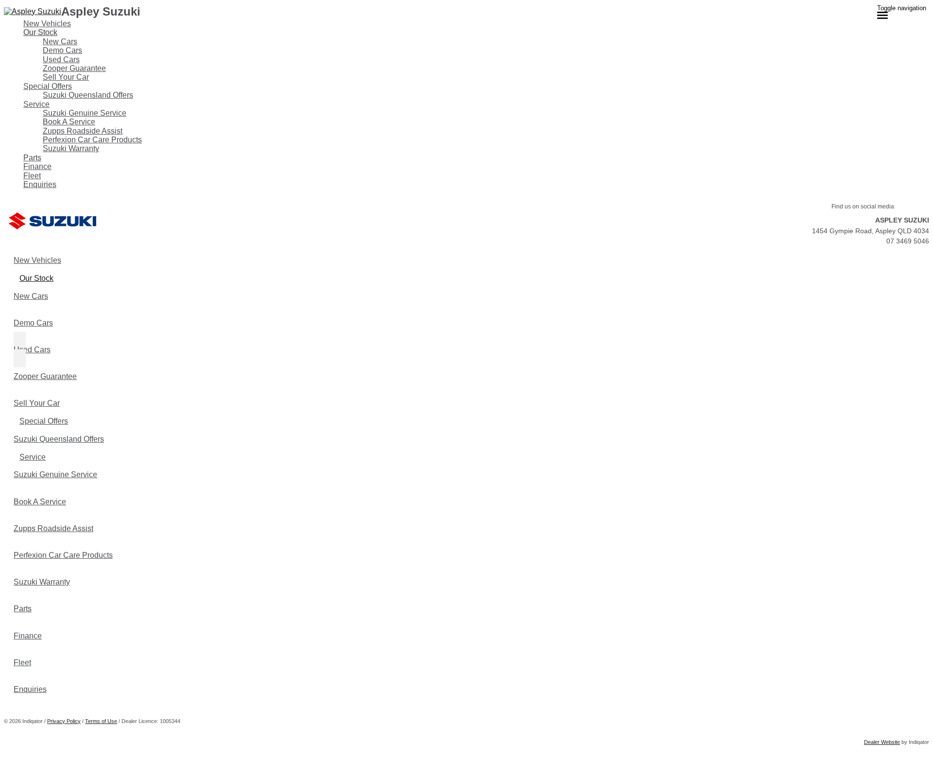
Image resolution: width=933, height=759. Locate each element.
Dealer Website (882, 742)
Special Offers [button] (47, 86)
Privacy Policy (64, 721)
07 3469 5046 (907, 241)
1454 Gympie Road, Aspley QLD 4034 (870, 231)
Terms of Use (101, 721)
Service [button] (36, 104)
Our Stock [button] (40, 32)
